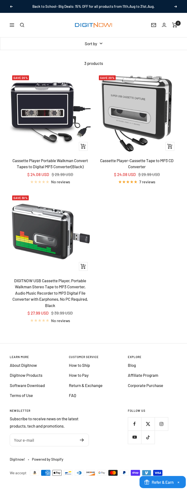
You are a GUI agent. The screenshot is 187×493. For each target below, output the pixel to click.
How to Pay (79, 375)
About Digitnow (23, 365)
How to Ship (79, 365)
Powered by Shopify (47, 459)
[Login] (164, 25)
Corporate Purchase (145, 385)
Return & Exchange (86, 385)
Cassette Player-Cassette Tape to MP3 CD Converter (137, 163)
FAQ (72, 395)
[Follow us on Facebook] (134, 424)
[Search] (22, 25)
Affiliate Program (143, 375)
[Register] (82, 440)
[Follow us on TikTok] (148, 437)
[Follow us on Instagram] (161, 424)
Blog (132, 365)
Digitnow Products (26, 375)
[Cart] (174, 25)
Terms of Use (21, 395)
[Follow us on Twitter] (148, 424)
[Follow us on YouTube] (134, 437)
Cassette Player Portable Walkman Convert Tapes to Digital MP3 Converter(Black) (50, 163)
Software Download (27, 385)
